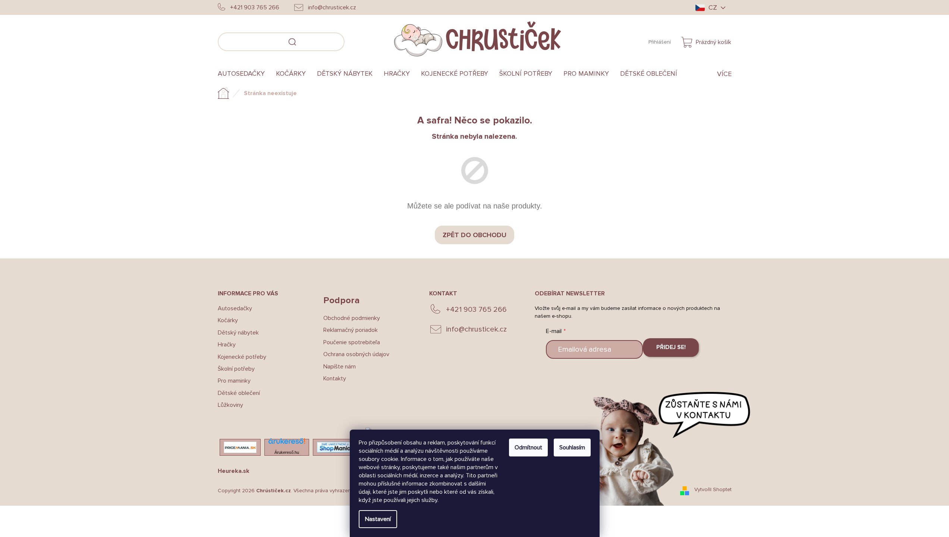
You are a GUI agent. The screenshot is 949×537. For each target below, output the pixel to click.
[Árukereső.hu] (286, 443)
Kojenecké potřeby (242, 357)
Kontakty (334, 378)
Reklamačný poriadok (350, 330)
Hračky (227, 344)
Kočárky (228, 320)
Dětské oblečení (239, 393)
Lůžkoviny (230, 405)
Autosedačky (235, 308)
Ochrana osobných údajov (356, 354)
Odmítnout (528, 447)
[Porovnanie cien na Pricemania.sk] (240, 447)
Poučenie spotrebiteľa (351, 342)
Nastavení (378, 519)
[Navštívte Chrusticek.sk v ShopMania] (335, 447)
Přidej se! (671, 347)
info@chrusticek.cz (476, 329)
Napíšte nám (339, 366)
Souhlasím (572, 447)
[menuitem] (244, 74)
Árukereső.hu (286, 452)
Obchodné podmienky (351, 318)
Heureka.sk (233, 471)
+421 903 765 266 (476, 309)
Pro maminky (234, 380)
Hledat (356, 41)
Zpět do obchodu (474, 235)
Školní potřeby (236, 369)
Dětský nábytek (238, 332)
